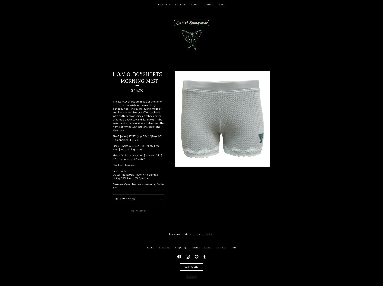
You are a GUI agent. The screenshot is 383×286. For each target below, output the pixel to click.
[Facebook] (179, 257)
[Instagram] (188, 257)
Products (164, 4)
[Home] (191, 35)
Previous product (180, 234)
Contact (209, 4)
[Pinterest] (196, 257)
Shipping (181, 4)
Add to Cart (138, 211)
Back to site (191, 266)
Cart (222, 4)
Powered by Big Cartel (191, 277)
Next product (205, 234)
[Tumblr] (204, 257)
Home (150, 248)
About (208, 248)
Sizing (195, 4)
